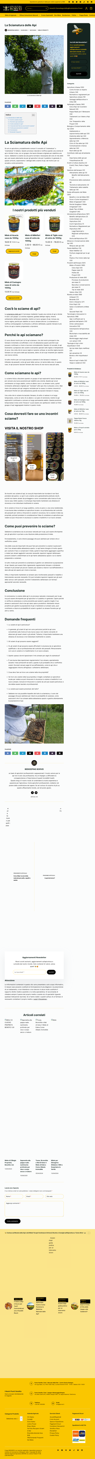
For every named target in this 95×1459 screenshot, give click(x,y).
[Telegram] (23, 106)
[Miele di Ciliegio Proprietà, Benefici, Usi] (11, 1088)
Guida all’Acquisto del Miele (76, 192)
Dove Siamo (31, 1421)
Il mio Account (54, 1419)
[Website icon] (36, 792)
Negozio (63, 8)
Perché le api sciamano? (17, 122)
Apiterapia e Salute (74, 104)
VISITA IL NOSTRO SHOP (24, 428)
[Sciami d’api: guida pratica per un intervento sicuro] (52, 1306)
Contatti (29, 1419)
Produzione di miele (76, 277)
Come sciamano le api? (16, 124)
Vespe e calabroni (75, 363)
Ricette (71, 8)
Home (51, 8)
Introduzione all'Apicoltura (76, 214)
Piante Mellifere (72, 248)
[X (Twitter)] (30, 106)
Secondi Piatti (74, 312)
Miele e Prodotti (43, 30)
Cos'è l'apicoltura (75, 224)
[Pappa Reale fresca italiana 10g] (70, 420)
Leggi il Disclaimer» (40, 999)
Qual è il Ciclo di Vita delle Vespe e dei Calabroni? (85, 1308)
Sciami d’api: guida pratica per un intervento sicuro (62, 1308)
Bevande (72, 299)
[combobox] (35, 8)
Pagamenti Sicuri (55, 1424)
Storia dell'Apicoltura (76, 238)
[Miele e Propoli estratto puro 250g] (70, 430)
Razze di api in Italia (76, 360)
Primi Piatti (73, 304)
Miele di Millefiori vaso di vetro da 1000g (32, 238)
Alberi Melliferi (74, 251)
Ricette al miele (72, 294)
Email (28, 1196)
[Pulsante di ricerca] (46, 8)
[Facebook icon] (32, 792)
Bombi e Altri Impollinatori (78, 355)
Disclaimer (53, 1431)
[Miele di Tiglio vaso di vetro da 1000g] (70, 393)
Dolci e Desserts (75, 302)
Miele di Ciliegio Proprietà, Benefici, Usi (10, 1162)
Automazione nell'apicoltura (79, 329)
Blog (67, 8)
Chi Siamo (30, 1417)
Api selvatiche (74, 353)
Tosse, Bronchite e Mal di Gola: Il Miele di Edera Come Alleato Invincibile (42, 1164)
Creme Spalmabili (47, 15)
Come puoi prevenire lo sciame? (19, 128)
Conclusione (13, 130)
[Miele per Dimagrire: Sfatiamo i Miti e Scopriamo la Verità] (57, 1088)
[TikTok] (84, 2)
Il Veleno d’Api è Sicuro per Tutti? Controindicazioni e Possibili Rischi (19, 1307)
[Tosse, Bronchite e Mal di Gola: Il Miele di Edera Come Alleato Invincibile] (42, 1088)
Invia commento (12, 1221)
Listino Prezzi (77, 8)
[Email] (52, 106)
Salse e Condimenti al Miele (79, 307)
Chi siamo (56, 8)
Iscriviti (51, 972)
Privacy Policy (54, 1433)
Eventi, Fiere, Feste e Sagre (79, 165)
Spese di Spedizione (56, 1421)
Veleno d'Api (73, 292)
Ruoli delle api (74, 151)
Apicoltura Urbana (73, 87)
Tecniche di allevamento (77, 185)
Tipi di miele (76, 290)
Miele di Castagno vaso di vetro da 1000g (13, 285)
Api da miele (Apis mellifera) (79, 348)
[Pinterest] (88, 2)
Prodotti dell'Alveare (74, 263)
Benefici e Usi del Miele (77, 197)
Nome (8, 1196)
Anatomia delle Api (76, 136)
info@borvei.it (60, 1404)
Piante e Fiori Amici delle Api (79, 258)
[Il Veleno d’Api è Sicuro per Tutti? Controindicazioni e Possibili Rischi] (8, 1306)
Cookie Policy (54, 1435)
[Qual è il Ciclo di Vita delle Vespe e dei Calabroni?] (74, 1306)
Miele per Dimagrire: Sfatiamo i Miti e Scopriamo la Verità (57, 1164)
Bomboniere (66, 15)
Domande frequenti (15, 132)
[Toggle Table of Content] (32, 115)
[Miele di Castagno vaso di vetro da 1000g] (70, 402)
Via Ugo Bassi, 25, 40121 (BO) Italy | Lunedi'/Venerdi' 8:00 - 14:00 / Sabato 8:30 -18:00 (60, 1384)
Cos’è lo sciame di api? (16, 120)
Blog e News (31, 1426)
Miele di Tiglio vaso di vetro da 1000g (53, 236)
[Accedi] (86, 8)
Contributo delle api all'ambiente (78, 153)
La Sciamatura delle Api (14, 117)
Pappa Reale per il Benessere (79, 112)
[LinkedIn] (91, 2)
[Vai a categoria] (21, 1418)
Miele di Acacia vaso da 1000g (11, 236)
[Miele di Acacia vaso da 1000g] (70, 374)
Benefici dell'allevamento (80, 175)
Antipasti (72, 297)
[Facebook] (69, 2)
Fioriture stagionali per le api (79, 253)
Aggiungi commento (13, 1203)
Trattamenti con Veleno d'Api (79, 116)
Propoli (74, 275)
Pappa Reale (83, 15)
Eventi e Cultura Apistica (76, 163)
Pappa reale (76, 270)
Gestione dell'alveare (74, 170)
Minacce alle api (75, 246)
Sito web (49, 1196)
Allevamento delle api (77, 173)
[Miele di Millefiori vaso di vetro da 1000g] (70, 383)
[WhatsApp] (76, 2)
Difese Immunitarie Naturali (29, 15)
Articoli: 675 (34, 796)
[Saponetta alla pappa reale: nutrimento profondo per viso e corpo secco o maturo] (26, 1088)
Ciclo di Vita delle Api (77, 143)
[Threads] (80, 2)
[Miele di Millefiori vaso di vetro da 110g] (70, 411)
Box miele (57, 15)
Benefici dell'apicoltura (77, 216)
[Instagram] (73, 2)
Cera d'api (75, 268)
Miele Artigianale (10, 15)
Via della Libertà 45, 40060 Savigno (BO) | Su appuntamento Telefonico (55, 1394)
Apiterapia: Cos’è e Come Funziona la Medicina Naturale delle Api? (41, 1308)
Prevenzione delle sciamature (79, 180)
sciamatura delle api (14, 314)
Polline (74, 15)
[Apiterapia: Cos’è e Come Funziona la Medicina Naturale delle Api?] (30, 1306)
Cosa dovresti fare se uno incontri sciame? (22, 126)
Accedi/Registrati (55, 1417)
